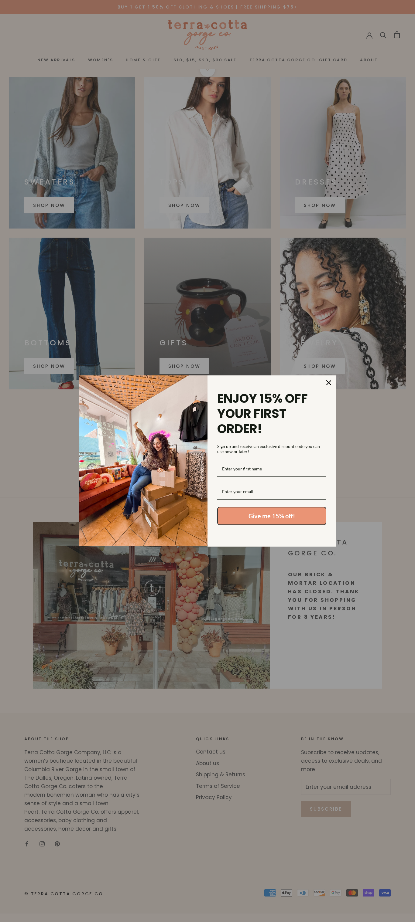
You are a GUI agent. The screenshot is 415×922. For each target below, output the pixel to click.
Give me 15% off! (272, 516)
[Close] (328, 382)
